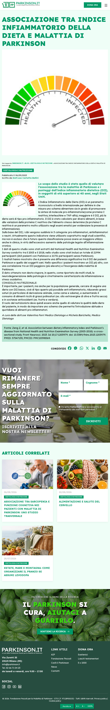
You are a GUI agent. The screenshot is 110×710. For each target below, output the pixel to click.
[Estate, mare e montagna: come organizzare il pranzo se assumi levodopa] (27, 540)
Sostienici (83, 654)
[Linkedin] (19, 687)
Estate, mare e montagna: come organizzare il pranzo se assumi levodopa (27, 571)
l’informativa (77, 407)
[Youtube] (14, 687)
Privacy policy (100, 698)
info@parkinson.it (11, 664)
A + (77, 706)
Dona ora (92, 5)
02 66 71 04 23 (13, 668)
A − (83, 706)
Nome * (65, 382)
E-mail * (65, 395)
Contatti (55, 671)
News (54, 666)
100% (90, 706)
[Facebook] (3, 687)
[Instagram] (9, 687)
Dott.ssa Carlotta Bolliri (26, 178)
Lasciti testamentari (88, 658)
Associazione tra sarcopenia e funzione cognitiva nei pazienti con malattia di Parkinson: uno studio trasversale (27, 509)
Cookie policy (55, 701)
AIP (53, 654)
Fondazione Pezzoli (61, 658)
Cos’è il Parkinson (60, 662)
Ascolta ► (67, 706)
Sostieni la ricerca (53, 631)
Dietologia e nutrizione (17, 170)
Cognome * (92, 382)
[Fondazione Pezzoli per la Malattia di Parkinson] (28, 4)
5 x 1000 (82, 662)
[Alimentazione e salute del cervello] (82, 474)
